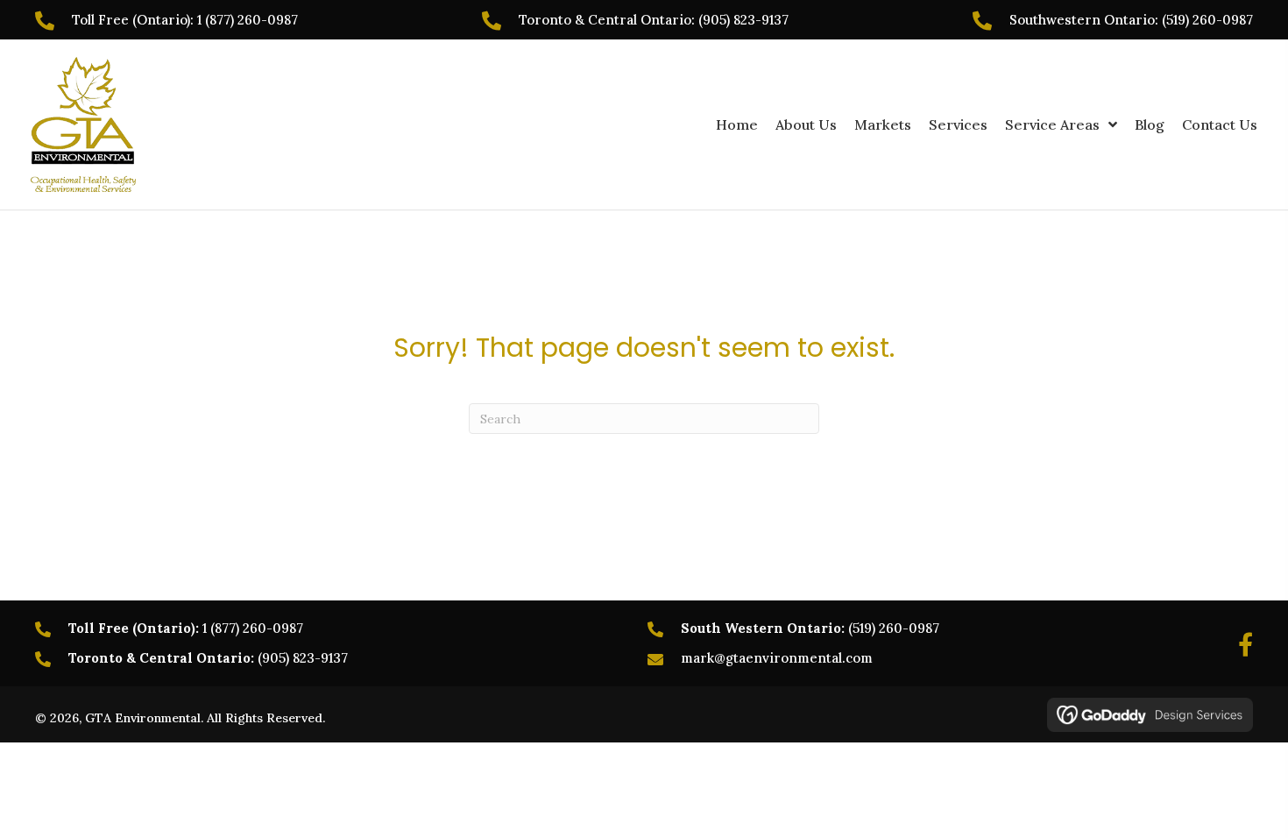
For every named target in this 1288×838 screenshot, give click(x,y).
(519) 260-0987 (1207, 19)
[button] (1245, 644)
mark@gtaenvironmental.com (777, 658)
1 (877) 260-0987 (247, 19)
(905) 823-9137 (743, 19)
